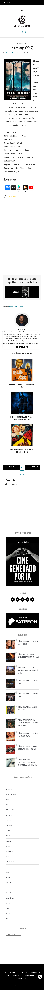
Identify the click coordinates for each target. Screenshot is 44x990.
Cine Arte (9, 815)
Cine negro (9, 825)
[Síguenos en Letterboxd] (32, 599)
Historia (8, 877)
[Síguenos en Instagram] (22, 599)
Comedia (8, 830)
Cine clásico (9, 820)
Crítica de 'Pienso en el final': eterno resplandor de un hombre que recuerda (28, 723)
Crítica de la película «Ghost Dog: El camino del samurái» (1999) (22, 418)
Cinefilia (20, 985)
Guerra (8, 872)
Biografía (9, 805)
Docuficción (9, 846)
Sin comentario (9, 55)
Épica (7, 919)
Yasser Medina (10, 53)
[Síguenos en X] (18, 599)
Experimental (10, 862)
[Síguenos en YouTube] (27, 599)
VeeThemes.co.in (30, 985)
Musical (8, 888)
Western (8, 913)
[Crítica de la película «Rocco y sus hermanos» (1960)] (22, 435)
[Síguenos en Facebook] (13, 599)
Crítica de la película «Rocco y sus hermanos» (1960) (22, 451)
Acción (8, 784)
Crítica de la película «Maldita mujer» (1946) (22, 386)
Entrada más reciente (9, 467)
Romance (8, 893)
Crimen (21, 43)
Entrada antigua (35, 467)
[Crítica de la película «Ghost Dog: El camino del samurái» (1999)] (22, 402)
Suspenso (9, 903)
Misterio (21, 306)
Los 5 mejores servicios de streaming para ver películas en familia (28, 670)
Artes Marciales (11, 794)
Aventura (9, 799)
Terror (8, 908)
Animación (9, 789)
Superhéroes (10, 898)
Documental (9, 851)
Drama (16, 306)
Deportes (8, 841)
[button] (8, 2)
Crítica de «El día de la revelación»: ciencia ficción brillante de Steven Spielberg (27, 762)
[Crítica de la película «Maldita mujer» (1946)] (22, 370)
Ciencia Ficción (10, 810)
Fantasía (8, 867)
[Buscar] (22, 10)
